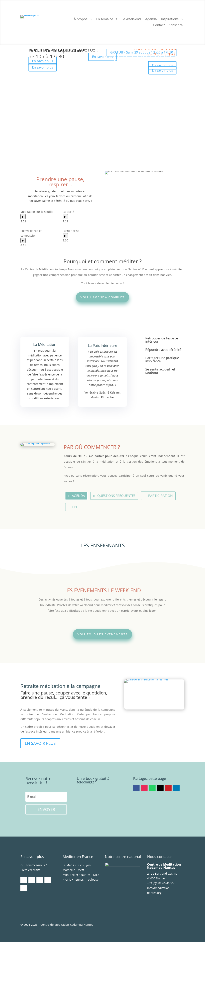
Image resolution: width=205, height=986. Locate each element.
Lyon (87, 865)
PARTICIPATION (160, 495)
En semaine (104, 19)
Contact (159, 25)
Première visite (30, 870)
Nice (96, 875)
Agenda (151, 19)
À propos (80, 19)
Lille (79, 865)
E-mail (10, 967)
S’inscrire (176, 25)
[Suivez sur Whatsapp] (152, 788)
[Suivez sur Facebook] (136, 788)
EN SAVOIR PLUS (40, 743)
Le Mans (68, 865)
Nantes (85, 875)
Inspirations (170, 19)
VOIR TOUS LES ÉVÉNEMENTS (102, 634)
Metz (81, 870)
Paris (67, 879)
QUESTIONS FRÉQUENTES (116, 496)
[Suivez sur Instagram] (144, 788)
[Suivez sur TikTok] (23, 888)
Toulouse (92, 879)
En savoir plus (162, 70)
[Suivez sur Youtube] (39, 880)
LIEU (75, 507)
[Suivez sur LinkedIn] (176, 788)
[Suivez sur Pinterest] (168, 788)
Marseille (69, 870)
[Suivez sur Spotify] (47, 880)
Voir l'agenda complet (102, 297)
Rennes (79, 879)
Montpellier (70, 875)
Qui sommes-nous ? (33, 865)
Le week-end (131, 19)
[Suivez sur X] (160, 788)
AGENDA (78, 496)
